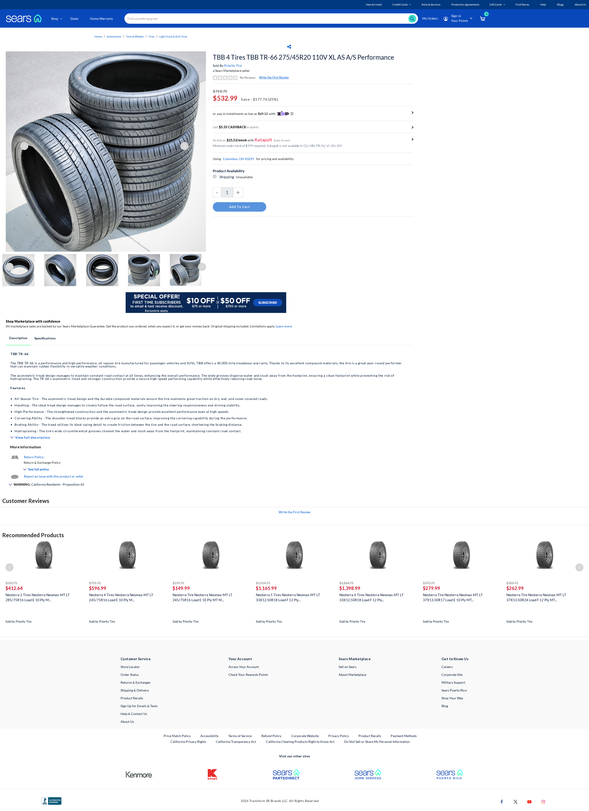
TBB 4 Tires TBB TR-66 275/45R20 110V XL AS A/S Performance (303, 57)
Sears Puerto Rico (454, 690)
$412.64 (14, 588)
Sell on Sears (347, 667)
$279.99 (431, 588)
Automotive (114, 36)
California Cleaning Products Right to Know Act (300, 742)
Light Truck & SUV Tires (173, 36)
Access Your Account (243, 667)
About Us (127, 721)
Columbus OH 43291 (238, 159)
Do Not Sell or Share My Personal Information (377, 742)
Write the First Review (274, 77)
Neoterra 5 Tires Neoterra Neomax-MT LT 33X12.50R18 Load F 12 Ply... (288, 597)
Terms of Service (240, 736)
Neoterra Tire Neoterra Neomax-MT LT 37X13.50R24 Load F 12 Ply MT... (536, 597)
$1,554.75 (263, 583)
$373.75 (429, 583)
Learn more (284, 326)
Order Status (130, 675)
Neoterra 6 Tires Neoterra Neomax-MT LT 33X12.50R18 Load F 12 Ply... (371, 597)
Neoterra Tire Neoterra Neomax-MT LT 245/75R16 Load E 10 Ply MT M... (202, 597)
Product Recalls (132, 698)
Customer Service (136, 659)
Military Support (453, 682)
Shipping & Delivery (135, 690)
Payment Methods (404, 736)
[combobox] (271, 18)
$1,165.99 (266, 588)
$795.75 (95, 583)
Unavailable (245, 177)
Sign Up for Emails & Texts (139, 706)
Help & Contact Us (134, 714)
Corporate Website (305, 736)
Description (18, 338)
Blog (445, 706)
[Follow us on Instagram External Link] (543, 801)
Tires (151, 36)
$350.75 (512, 583)
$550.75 (11, 583)
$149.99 (181, 588)
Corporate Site (452, 675)
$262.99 (515, 588)
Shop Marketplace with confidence (33, 321)
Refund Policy (271, 736)
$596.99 (97, 588)
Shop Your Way (452, 698)
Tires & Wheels (135, 36)
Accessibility (209, 736)
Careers (447, 667)
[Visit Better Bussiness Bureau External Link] (51, 800)
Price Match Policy (177, 736)
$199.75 (178, 583)
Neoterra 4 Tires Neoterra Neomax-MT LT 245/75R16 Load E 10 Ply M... (121, 597)
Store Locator (130, 667)
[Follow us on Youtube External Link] (529, 801)
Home (98, 36)
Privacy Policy (338, 736)
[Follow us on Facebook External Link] (501, 801)
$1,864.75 (346, 583)
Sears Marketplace (355, 659)
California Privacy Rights (188, 742)
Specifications (45, 338)
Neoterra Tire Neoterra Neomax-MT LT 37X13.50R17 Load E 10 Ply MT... (453, 597)
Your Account (240, 659)
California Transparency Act (236, 742)
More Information (25, 447)
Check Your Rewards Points (248, 675)
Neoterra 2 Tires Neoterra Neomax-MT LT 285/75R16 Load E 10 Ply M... (38, 597)
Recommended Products (33, 535)
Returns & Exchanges (135, 682)
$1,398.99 (349, 588)
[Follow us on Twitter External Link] (515, 801)
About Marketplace (352, 675)
